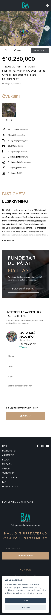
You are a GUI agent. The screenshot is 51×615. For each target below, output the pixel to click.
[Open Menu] (5, 5)
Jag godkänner (24, 407)
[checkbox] (7, 408)
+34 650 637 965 (27, 344)
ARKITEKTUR (8, 455)
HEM (4, 446)
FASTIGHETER (9, 450)
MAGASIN (7, 464)
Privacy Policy (31, 407)
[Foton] (9, 110)
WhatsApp (24, 347)
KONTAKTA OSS (10, 486)
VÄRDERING (8, 473)
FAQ (4, 482)
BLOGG (6, 459)
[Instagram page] (42, 446)
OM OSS (6, 468)
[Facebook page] (37, 446)
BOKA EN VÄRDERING (23, 288)
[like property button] (5, 50)
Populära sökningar (17, 501)
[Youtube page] (47, 446)
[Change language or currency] (47, 5)
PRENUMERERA (25, 555)
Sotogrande (9, 477)
